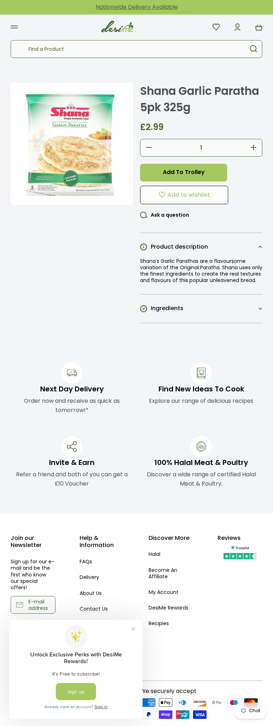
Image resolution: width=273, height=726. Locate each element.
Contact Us (94, 608)
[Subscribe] (46, 605)
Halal (154, 554)
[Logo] (117, 27)
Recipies (159, 623)
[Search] (253, 49)
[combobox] (136, 49)
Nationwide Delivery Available (137, 7)
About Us (91, 593)
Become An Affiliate (163, 573)
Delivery (89, 577)
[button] (258, 27)
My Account (163, 592)
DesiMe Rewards (168, 607)
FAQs (86, 561)
